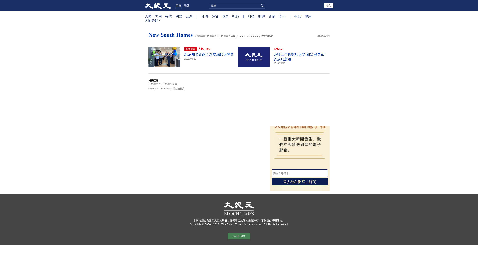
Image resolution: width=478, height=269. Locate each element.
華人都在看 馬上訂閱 (299, 181)
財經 (261, 16)
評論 (215, 16)
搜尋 (262, 6)
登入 (328, 5)
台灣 (189, 16)
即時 (204, 16)
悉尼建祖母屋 (228, 36)
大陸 (148, 16)
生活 (297, 16)
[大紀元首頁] (158, 6)
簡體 (187, 5)
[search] (237, 6)
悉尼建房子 (213, 36)
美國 (158, 16)
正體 (178, 5)
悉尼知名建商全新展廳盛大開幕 (209, 54)
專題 (225, 16)
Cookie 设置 (239, 236)
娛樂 (272, 16)
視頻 (235, 16)
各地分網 (151, 20)
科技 (251, 16)
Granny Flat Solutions (248, 36)
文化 (282, 16)
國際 (179, 16)
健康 (308, 16)
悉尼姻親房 (267, 36)
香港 (168, 16)
